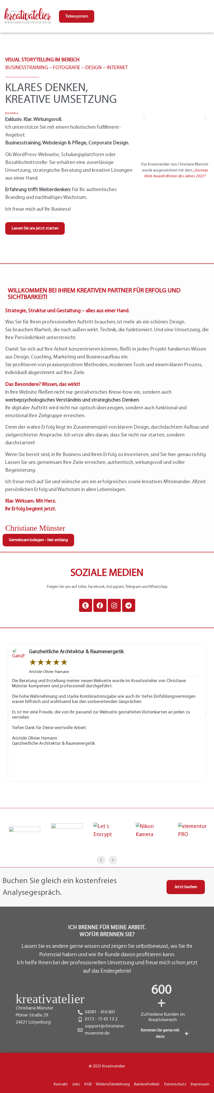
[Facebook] (99, 605)
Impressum (200, 1084)
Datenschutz (175, 1084)
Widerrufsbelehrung (113, 1084)
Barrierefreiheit (147, 1084)
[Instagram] (114, 605)
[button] (144, 117)
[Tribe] (85, 605)
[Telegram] (128, 605)
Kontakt (61, 1084)
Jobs (76, 1084)
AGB (88, 1084)
